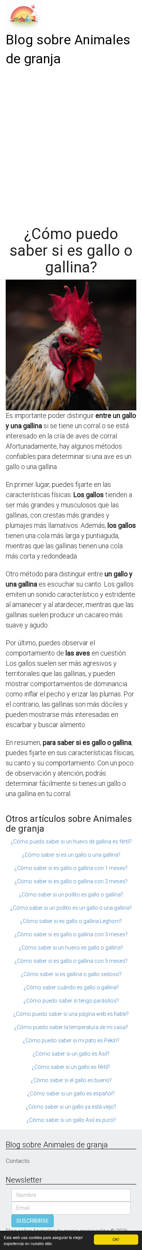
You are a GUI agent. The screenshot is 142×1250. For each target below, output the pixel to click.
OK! (115, 1239)
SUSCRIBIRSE (32, 1221)
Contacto (18, 1161)
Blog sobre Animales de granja (68, 49)
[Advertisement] (71, 143)
